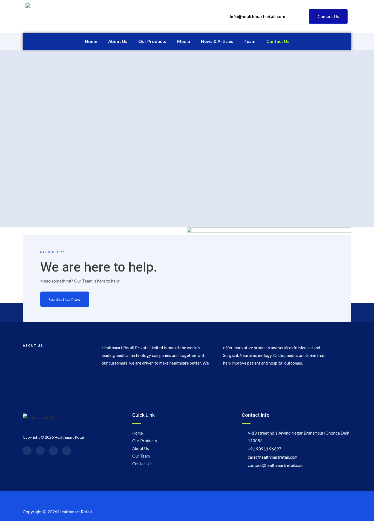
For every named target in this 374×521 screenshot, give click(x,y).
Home (91, 41)
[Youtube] (66, 450)
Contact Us (277, 41)
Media (183, 41)
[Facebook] (27, 450)
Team (249, 41)
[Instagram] (53, 450)
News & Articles (217, 41)
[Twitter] (40, 450)
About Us (117, 41)
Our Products (152, 41)
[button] (328, 16)
